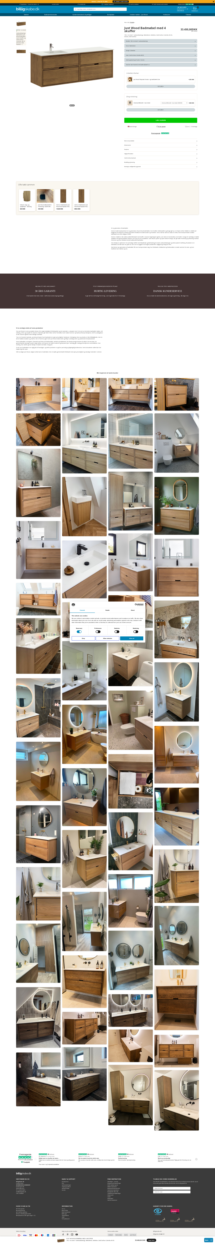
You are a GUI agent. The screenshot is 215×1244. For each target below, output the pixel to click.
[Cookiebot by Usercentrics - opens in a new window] (136, 604)
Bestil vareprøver (66, 1212)
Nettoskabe (118, 1235)
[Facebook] (63, 1235)
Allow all (131, 638)
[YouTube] (76, 1235)
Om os (63, 1208)
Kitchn (126, 1235)
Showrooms (110, 1195)
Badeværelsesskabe (50, 14)
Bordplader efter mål (113, 1191)
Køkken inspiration (112, 1186)
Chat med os (180, 10)
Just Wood (133, 1235)
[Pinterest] (67, 1235)
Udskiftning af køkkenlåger (114, 1193)
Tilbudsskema (65, 1215)
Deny (83, 638)
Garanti (64, 1190)
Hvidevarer (166, 14)
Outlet (109, 1197)
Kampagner (110, 1198)
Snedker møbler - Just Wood (139, 14)
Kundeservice (65, 1181)
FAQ (63, 1183)
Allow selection (107, 638)
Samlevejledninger (66, 1185)
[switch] (98, 631)
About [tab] (133, 610)
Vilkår (63, 1217)
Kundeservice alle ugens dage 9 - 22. (26, 1215)
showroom (82, 4)
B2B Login (64, 1213)
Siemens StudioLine (112, 1200)
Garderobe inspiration (113, 1190)
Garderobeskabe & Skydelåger (82, 14)
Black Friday (65, 1210)
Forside (132, 22)
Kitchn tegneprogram (113, 1185)
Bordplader (110, 14)
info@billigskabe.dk (21, 1191)
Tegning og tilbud (66, 1186)
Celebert (110, 1235)
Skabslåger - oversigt (113, 1181)
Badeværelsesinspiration (114, 1188)
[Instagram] (72, 1235)
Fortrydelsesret (66, 1219)
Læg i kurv (151, 1240)
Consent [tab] (82, 610)
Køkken (26, 14)
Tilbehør (188, 14)
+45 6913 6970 (55, 4)
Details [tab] (107, 610)
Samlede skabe (65, 1188)
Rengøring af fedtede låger (114, 1183)
